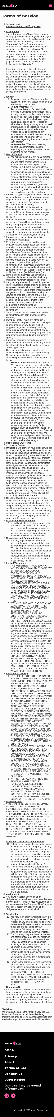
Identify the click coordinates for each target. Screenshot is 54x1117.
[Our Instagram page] (6, 1095)
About (9, 1062)
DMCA (9, 1050)
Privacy (10, 1056)
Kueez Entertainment (40, 1110)
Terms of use (15, 1067)
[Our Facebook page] (13, 1095)
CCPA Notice (14, 1079)
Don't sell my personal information (22, 1087)
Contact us (13, 1073)
